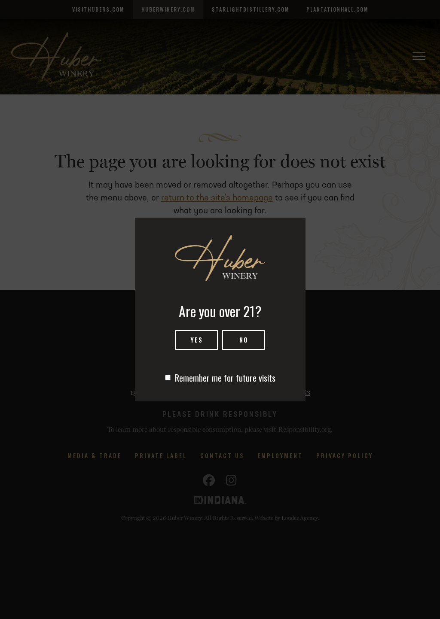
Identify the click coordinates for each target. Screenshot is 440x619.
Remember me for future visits (225, 377)
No (243, 339)
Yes (196, 339)
